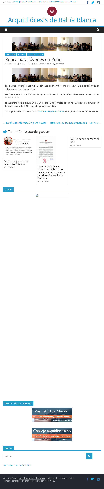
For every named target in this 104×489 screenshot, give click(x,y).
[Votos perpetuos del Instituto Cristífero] (19, 137)
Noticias (31, 54)
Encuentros (10, 54)
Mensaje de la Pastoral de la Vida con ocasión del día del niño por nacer (44, 2)
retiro (52, 64)
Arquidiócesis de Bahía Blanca (52, 20)
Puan (47, 64)
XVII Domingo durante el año (84, 140)
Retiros (40, 54)
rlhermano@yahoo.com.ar (51, 111)
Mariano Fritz (25, 64)
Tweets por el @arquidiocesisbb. (17, 465)
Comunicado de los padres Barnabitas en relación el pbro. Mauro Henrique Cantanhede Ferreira (51, 172)
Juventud (21, 54)
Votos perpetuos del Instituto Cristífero (16, 163)
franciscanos (39, 64)
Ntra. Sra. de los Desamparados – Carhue (75, 122)
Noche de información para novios (24, 122)
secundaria (59, 64)
